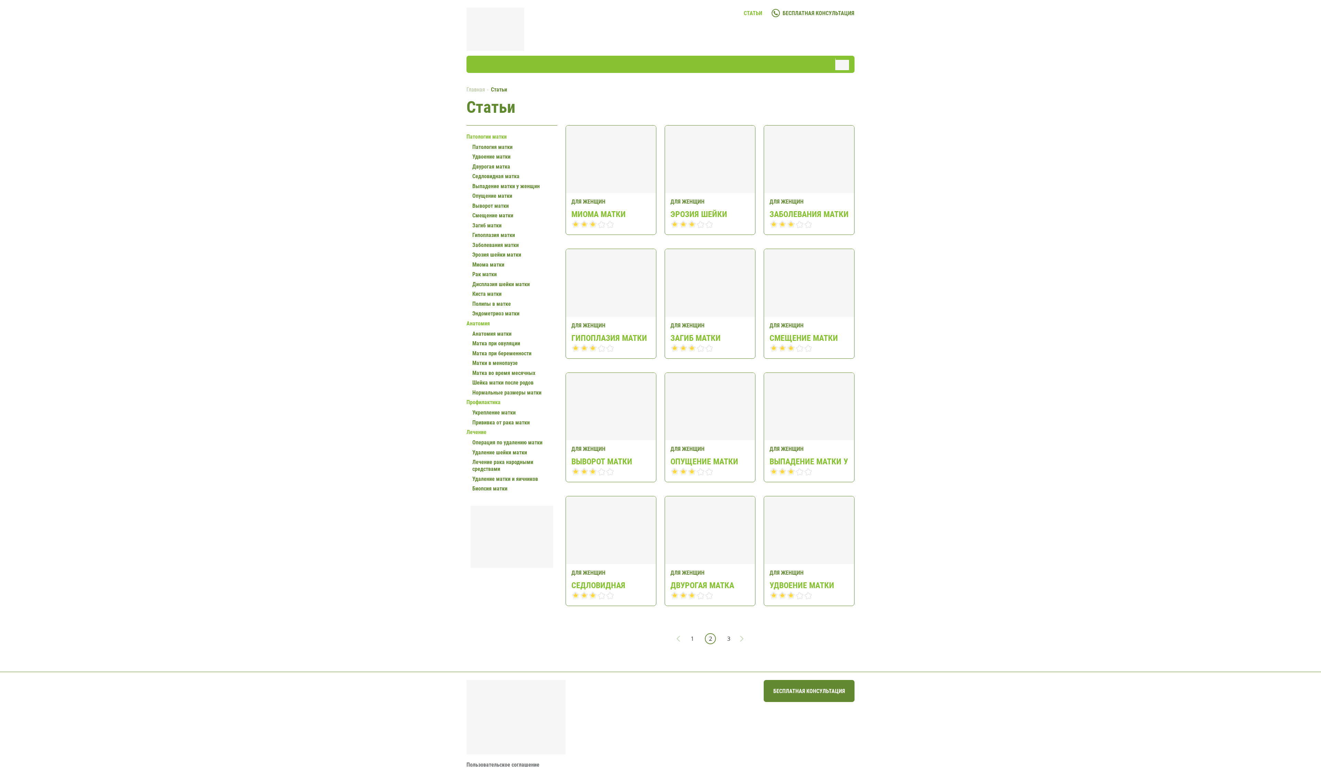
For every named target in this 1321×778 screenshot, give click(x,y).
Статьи (753, 13)
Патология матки (492, 147)
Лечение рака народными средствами (502, 465)
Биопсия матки (489, 488)
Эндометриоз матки (495, 313)
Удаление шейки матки (499, 452)
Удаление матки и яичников (505, 479)
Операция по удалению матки (507, 442)
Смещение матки (804, 338)
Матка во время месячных (503, 373)
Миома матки (598, 214)
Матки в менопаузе (495, 363)
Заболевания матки (809, 214)
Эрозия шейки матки (698, 214)
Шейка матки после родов (503, 382)
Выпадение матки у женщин (809, 461)
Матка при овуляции (496, 343)
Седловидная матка (598, 585)
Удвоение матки (802, 585)
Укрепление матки (494, 412)
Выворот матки (601, 461)
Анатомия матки (492, 334)
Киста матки (487, 294)
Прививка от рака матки (501, 422)
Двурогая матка (702, 585)
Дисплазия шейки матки (501, 284)
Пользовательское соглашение (502, 764)
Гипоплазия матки (609, 338)
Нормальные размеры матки (506, 392)
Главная (475, 90)
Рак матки (484, 274)
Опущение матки (704, 461)
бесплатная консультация (818, 13)
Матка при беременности (501, 353)
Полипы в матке (491, 304)
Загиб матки (695, 338)
